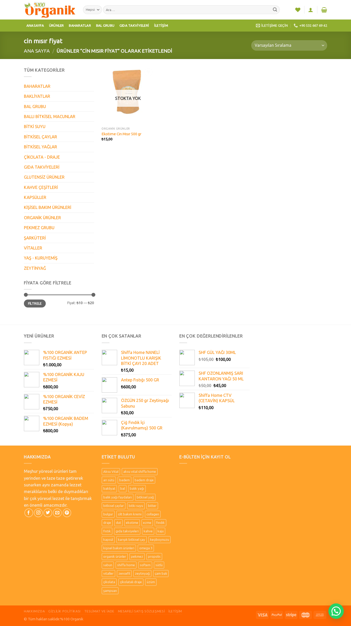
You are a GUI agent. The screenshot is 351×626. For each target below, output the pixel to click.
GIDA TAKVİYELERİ (41, 167)
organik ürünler (114, 556)
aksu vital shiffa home (139, 471)
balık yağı (137, 488)
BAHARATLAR (37, 86)
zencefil (124, 573)
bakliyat (109, 488)
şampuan (110, 590)
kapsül (108, 539)
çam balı (161, 573)
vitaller (108, 573)
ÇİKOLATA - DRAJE (42, 157)
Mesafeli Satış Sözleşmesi (141, 611)
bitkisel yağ (145, 497)
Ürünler (56, 25)
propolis (154, 556)
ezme (147, 522)
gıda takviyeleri (127, 531)
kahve (148, 531)
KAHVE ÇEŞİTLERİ (41, 187)
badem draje (144, 480)
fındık (160, 522)
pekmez (137, 556)
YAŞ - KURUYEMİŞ (41, 258)
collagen (152, 514)
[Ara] (275, 9)
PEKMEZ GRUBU (39, 227)
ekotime (132, 522)
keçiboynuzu (159, 539)
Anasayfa (35, 25)
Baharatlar (80, 25)
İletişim (161, 25)
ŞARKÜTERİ (35, 238)
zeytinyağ (142, 573)
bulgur (108, 514)
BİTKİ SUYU (34, 126)
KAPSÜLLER (35, 197)
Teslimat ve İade (99, 611)
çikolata (109, 582)
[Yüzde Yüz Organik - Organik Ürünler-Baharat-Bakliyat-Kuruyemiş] (49, 9)
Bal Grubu (105, 25)
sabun (107, 565)
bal (122, 488)
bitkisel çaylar (113, 505)
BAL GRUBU (35, 106)
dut (118, 522)
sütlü (159, 565)
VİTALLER (33, 248)
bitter (152, 505)
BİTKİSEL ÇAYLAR (40, 136)
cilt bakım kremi (130, 514)
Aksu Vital (110, 471)
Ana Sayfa (37, 51)
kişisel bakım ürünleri (118, 548)
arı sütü (108, 480)
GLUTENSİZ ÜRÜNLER (44, 177)
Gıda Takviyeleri (134, 25)
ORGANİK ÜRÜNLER (42, 217)
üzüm (151, 582)
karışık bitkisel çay (131, 539)
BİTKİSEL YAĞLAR (40, 147)
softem (145, 565)
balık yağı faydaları (117, 497)
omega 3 (145, 548)
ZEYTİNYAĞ (35, 268)
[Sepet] (324, 9)
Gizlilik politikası (64, 611)
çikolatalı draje (131, 582)
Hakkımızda (34, 611)
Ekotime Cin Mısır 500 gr (121, 134)
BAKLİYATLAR (37, 96)
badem (124, 480)
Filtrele (35, 303)
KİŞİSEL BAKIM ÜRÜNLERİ (47, 207)
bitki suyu (136, 505)
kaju (161, 531)
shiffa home (126, 565)
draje (107, 522)
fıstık (107, 531)
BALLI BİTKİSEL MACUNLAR (49, 116)
